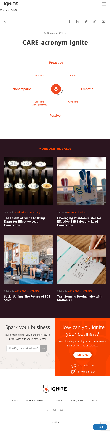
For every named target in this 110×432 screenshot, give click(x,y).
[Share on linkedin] (77, 22)
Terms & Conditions (35, 401)
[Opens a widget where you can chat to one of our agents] (100, 427)
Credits (14, 401)
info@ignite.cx (86, 372)
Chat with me (86, 366)
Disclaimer (57, 401)
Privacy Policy (76, 401)
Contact (95, 401)
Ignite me (82, 355)
